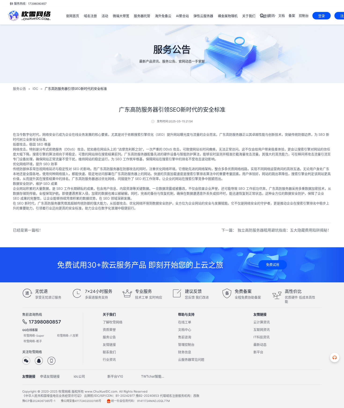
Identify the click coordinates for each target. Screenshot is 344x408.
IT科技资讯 (261, 337)
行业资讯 (109, 359)
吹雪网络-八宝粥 (67, 335)
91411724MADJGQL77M (153, 401)
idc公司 (79, 376)
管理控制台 (186, 344)
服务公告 (19, 89)
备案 (292, 16)
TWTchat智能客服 (154, 376)
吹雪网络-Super (34, 335)
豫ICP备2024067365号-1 (39, 401)
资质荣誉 (109, 330)
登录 (321, 16)
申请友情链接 (50, 376)
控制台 (304, 16)
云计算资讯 (261, 322)
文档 (281, 16)
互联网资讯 (261, 330)
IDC (35, 89)
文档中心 (184, 330)
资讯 (271, 16)
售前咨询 (184, 337)
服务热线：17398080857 (30, 3)
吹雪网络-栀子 (33, 341)
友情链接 (109, 344)
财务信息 (184, 352)
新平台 (258, 352)
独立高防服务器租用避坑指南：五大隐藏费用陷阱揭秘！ (284, 230)
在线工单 (184, 322)
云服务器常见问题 (191, 359)
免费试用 (272, 264)
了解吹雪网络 (112, 322)
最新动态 (260, 344)
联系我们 (109, 352)
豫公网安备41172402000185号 (81, 401)
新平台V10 (115, 376)
